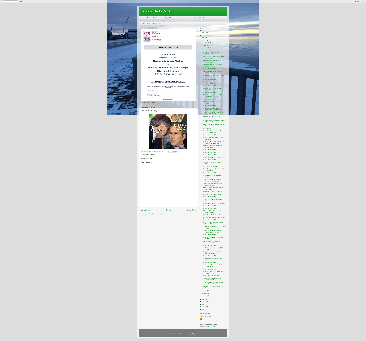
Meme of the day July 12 (210, 208)
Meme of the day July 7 (210, 256)
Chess (147, 154)
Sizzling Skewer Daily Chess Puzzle (214, 157)
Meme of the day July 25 (210, 99)
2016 (204, 309)
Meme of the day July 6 (210, 262)
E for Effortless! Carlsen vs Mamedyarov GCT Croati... (212, 108)
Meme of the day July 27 (210, 86)
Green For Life (157, 24)
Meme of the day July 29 (210, 68)
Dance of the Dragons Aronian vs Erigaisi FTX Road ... (213, 223)
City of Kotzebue (152, 18)
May (205, 293)
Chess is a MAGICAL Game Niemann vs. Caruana (211, 242)
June (205, 291)
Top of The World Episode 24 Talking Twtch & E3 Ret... (212, 231)
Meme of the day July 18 (210, 159)
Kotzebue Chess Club (184, 18)
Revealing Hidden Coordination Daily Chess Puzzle (212, 131)
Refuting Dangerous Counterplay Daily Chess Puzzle (213, 82)
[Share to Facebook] (174, 152)
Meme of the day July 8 (210, 245)
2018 (204, 304)
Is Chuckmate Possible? (210, 166)
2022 (204, 40)
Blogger (193, 334)
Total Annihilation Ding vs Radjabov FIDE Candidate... (214, 283)
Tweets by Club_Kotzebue (208, 326)
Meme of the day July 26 (210, 92)
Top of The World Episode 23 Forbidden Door (212, 278)
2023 (204, 38)
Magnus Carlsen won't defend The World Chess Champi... (213, 142)
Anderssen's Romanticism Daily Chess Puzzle (212, 265)
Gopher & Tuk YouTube (201, 18)
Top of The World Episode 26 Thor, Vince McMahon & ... (214, 113)
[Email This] (169, 152)
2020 (204, 301)
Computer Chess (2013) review (212, 191)
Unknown (205, 319)
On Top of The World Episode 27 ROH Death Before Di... (213, 53)
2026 (204, 30)
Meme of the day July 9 (210, 234)
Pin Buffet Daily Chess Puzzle (212, 194)
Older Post (191, 210)
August (206, 47)
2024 (204, 35)
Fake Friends (207, 128)
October (206, 42)
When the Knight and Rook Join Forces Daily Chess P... (212, 95)
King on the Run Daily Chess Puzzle (214, 203)
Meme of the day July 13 (210, 206)
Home (142, 18)
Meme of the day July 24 (210, 105)
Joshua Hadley (206, 316)
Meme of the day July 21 (210, 149)
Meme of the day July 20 (210, 152)
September (207, 45)
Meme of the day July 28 (210, 79)
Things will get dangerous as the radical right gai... (213, 184)
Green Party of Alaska (167, 18)
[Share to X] (172, 152)
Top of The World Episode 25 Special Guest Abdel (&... (212, 180)
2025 (204, 33)
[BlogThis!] (170, 152)
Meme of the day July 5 (210, 269)
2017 (204, 306)
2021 (204, 299)
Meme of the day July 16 (210, 173)
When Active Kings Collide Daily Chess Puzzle (212, 200)
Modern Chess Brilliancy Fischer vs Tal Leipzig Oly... (214, 121)
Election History (145, 24)
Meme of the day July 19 (210, 154)
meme (152, 154)
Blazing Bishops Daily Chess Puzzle (214, 217)
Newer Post (145, 210)
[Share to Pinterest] (176, 152)
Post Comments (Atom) (156, 214)
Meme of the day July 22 (210, 135)
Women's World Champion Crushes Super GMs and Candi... (214, 211)
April (205, 296)
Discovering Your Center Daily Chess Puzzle (212, 117)
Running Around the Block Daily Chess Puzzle (212, 146)
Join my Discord (216, 18)
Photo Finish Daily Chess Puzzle (213, 215)
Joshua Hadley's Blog (158, 11)
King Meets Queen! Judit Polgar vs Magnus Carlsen (213, 252)
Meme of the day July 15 (210, 196)
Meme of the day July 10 (210, 220)
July (205, 50)
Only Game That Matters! (211, 275)
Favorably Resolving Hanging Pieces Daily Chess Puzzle (212, 89)
